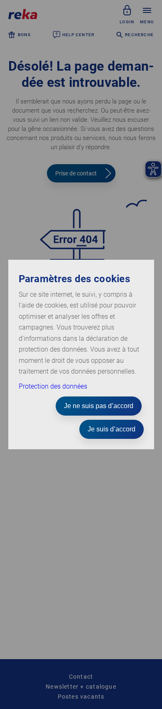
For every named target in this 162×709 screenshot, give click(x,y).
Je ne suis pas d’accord (98, 405)
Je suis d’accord (111, 429)
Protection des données (53, 386)
